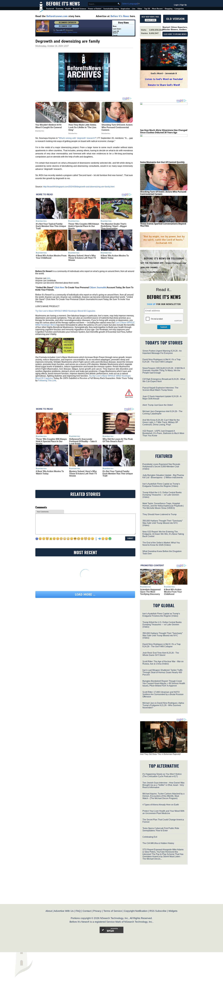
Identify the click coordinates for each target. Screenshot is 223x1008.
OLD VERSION (175, 19)
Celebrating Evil (149, 837)
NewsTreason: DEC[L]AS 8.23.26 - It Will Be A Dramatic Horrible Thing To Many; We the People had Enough (163, 370)
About (49, 911)
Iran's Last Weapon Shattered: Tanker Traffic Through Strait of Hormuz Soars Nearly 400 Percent (162, 672)
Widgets (172, 911)
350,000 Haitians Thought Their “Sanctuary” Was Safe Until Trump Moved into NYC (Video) (162, 523)
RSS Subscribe (157, 911)
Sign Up (183, 5)
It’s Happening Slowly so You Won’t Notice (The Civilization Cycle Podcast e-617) (162, 775)
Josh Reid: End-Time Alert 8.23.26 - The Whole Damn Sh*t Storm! (160, 654)
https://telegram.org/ (176, 263)
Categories (179, 9)
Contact (87, 911)
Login (176, 5)
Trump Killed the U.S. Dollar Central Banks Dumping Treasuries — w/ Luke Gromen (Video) (162, 494)
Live (133, 9)
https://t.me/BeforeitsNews (154, 272)
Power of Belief (94, 9)
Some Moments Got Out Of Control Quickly (162, 162)
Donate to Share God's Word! (164, 84)
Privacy (97, 911)
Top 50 (147, 9)
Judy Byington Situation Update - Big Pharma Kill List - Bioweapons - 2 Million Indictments (163, 476)
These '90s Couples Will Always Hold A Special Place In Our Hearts (83, 226)
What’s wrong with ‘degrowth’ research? (77, 138)
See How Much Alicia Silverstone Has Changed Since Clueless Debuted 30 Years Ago (163, 131)
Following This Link (47, 380)
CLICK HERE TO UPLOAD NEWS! (175, 34)
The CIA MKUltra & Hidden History (158, 843)
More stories (72, 32)
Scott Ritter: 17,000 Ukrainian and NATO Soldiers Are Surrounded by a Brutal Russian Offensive (163, 694)
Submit (163, 327)
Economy (59, 9)
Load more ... (85, 594)
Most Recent (157, 9)
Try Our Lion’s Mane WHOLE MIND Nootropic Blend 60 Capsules (65, 311)
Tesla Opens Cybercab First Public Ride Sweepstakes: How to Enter (160, 829)
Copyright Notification (136, 911)
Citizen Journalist (97, 287)
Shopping (168, 9)
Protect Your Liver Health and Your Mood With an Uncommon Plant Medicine (163, 812)
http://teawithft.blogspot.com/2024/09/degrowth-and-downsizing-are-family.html (78, 187)
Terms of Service (112, 911)
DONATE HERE (150, 20)
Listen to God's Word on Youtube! (164, 79)
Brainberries (41, 221)
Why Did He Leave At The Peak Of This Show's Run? (118, 440)
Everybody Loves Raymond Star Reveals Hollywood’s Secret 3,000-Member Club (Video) (161, 466)
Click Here (59, 287)
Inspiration (125, 9)
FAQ (78, 911)
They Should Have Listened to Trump (159, 514)
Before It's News (63, 3)
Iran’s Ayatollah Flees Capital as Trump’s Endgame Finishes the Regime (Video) (161, 485)
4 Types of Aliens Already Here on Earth (160, 805)
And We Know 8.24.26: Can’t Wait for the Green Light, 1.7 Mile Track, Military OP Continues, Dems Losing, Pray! (161, 422)
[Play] (163, 55)
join (48, 278)
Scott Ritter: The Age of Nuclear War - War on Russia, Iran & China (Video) (163, 662)
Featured (50, 9)
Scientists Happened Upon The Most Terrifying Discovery (150, 591)
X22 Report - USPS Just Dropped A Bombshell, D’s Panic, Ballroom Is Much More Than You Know (163, 433)
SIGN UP (151, 304)
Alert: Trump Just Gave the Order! (157, 405)
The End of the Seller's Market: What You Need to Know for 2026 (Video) (161, 544)
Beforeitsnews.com (57, 16)
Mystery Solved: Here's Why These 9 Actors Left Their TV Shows (82, 258)
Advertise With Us (64, 911)
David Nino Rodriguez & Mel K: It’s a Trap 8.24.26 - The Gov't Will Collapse (161, 360)
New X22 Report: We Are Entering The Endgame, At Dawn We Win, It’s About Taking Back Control (163, 534)
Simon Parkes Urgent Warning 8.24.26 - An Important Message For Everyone (162, 352)
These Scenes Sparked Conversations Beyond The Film (163, 224)
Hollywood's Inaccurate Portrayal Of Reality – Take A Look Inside (83, 441)
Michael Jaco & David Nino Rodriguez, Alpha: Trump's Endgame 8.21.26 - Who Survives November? (163, 705)
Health (68, 9)
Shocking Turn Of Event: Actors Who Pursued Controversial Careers (163, 192)
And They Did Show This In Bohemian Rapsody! (160, 754)
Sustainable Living (111, 9)
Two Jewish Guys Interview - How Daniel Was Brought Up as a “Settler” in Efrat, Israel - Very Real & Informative (163, 785)
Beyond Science (79, 9)
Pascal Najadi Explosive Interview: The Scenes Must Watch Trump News (160, 389)
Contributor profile (60, 32)
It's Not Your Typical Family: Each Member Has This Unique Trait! (51, 226)
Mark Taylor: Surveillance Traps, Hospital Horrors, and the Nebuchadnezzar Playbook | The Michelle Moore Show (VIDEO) (163, 505)
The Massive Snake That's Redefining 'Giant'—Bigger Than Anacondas (114, 226)
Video (139, 9)
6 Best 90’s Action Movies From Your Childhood (51, 257)
